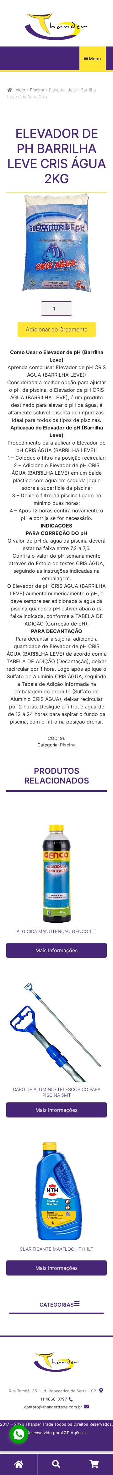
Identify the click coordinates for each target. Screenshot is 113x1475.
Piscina (37, 89)
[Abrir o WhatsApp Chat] (18, 1434)
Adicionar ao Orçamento (57, 329)
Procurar (56, 1464)
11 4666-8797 (53, 1399)
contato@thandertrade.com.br (53, 1407)
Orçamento (94, 1464)
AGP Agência (73, 1432)
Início (19, 89)
